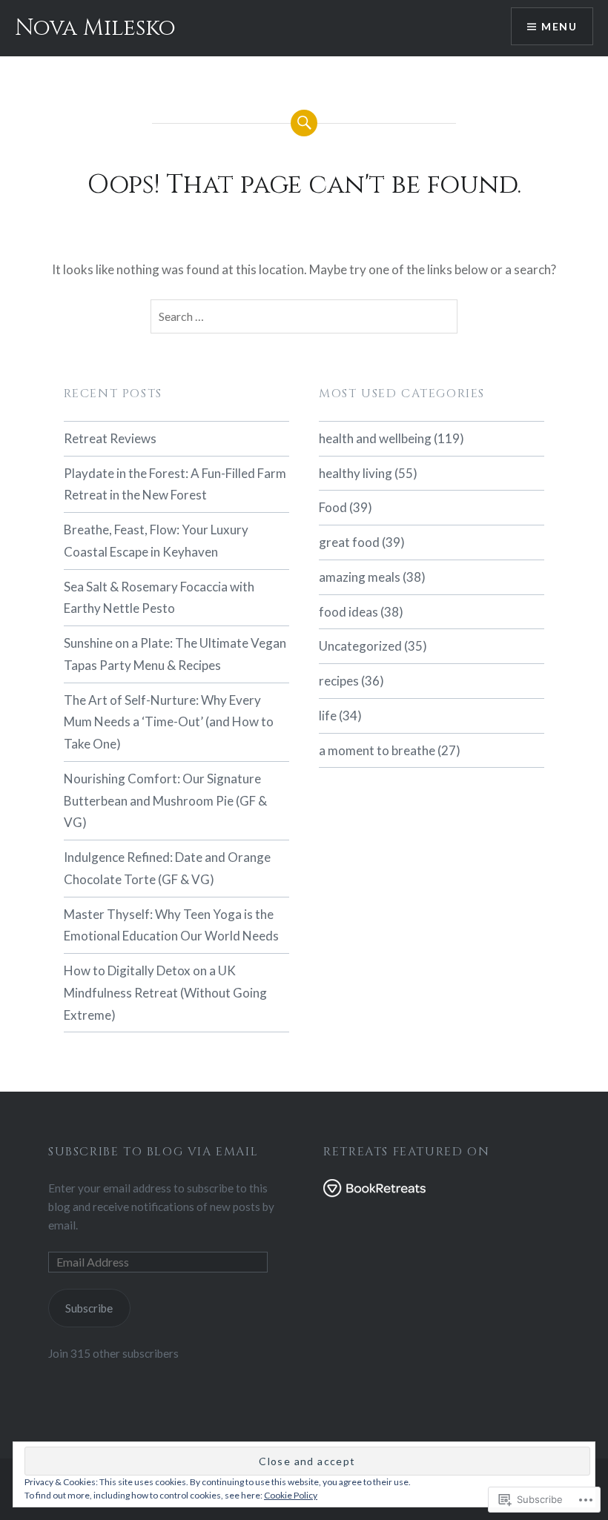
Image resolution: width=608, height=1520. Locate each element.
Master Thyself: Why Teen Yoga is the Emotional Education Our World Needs (171, 925)
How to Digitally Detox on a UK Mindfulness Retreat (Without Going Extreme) (165, 993)
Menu (559, 26)
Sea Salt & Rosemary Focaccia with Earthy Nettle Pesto (159, 598)
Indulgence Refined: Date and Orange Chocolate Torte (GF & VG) (167, 868)
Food (333, 507)
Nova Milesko (95, 28)
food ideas (348, 612)
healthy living (355, 473)
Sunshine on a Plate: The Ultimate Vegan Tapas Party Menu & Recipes (175, 654)
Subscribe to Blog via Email (153, 1152)
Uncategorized (360, 646)
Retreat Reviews (110, 438)
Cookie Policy (290, 1495)
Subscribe (89, 1308)
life (328, 715)
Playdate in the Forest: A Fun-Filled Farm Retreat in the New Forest (175, 484)
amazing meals (359, 577)
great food (349, 542)
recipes (339, 680)
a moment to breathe (377, 750)
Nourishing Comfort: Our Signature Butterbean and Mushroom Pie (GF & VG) (165, 801)
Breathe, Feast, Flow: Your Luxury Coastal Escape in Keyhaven (156, 541)
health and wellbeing (375, 438)
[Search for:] (304, 316)
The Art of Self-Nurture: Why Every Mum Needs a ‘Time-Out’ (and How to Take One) (169, 722)
